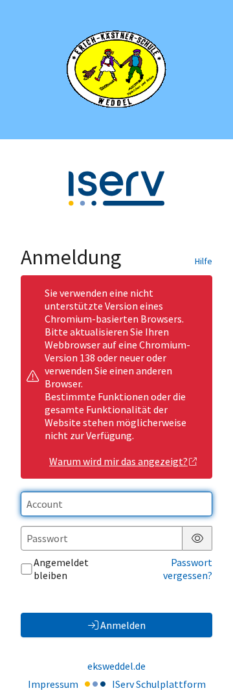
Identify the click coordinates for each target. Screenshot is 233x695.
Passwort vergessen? (187, 569)
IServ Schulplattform (159, 684)
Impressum (53, 684)
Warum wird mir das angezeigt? (118, 461)
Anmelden (123, 625)
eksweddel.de (116, 665)
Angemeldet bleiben (61, 569)
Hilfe (203, 261)
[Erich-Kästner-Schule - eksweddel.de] (116, 69)
